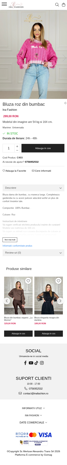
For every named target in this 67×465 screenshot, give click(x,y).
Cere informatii (42, 170)
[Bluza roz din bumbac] (33, 54)
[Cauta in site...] (57, 5)
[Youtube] (31, 363)
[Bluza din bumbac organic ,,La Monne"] (18, 295)
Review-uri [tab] (13, 252)
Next (64, 57)
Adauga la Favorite (15, 170)
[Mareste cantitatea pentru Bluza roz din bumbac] (17, 146)
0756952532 (35, 388)
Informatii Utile (32, 408)
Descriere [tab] (10, 187)
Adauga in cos (43, 148)
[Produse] (5, 5)
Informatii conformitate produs (17, 245)
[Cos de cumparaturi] (63, 5)
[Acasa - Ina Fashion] (22, 5)
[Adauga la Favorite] (28, 281)
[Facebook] (25, 363)
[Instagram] (42, 363)
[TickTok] (36, 363)
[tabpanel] (33, 54)
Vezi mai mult (9, 240)
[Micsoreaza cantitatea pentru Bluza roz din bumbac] (17, 150)
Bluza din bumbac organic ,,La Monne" (18, 319)
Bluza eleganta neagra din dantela (46, 319)
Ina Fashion (10, 109)
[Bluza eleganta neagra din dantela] (48, 295)
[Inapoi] (64, 103)
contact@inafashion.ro (35, 393)
